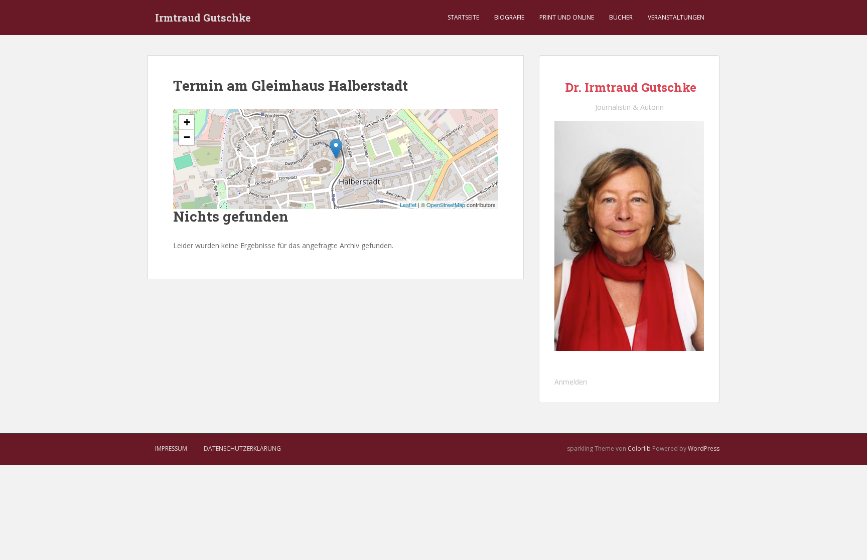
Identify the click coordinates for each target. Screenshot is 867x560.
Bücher (621, 17)
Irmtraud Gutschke (203, 17)
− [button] (187, 137)
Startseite (463, 17)
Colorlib (639, 448)
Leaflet (408, 205)
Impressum (171, 448)
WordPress (703, 448)
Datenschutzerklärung (242, 448)
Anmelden (570, 382)
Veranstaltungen (676, 17)
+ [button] (187, 122)
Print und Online (566, 17)
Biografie (509, 17)
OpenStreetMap (445, 205)
